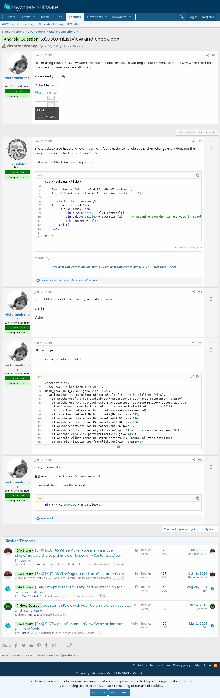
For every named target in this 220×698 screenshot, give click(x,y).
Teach (45, 17)
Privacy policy (182, 665)
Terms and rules (160, 665)
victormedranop (22, 45)
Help (197, 665)
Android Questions (55, 614)
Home (207, 665)
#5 (200, 460)
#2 (200, 141)
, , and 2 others (68, 280)
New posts (95, 17)
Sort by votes (207, 132)
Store (12, 17)
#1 (213, 55)
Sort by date (186, 132)
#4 (200, 343)
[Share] (207, 55)
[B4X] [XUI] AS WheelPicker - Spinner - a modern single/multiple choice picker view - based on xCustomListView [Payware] (68, 555)
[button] (28, 17)
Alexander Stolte (25, 564)
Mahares (20, 614)
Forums (75, 17)
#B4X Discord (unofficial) (17, 24)
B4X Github (74, 24)
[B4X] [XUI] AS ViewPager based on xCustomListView (79, 573)
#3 (200, 292)
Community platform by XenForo (110, 673)
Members (119, 17)
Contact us (140, 665)
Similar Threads (73, 46)
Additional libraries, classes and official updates (82, 564)
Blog (58, 17)
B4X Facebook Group (50, 24)
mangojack (17, 163)
